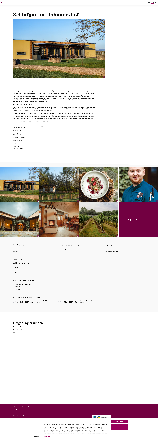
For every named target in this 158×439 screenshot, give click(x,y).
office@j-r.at (19, 139)
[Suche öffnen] (8, 2)
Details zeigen (47, 436)
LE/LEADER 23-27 (40, 418)
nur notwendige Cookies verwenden (119, 428)
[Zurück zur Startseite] (152, 3)
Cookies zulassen (119, 421)
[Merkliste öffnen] (6, 2)
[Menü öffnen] (1, 2)
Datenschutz (22, 418)
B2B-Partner (24, 415)
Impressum (15, 418)
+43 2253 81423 (21, 137)
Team (18, 415)
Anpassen (119, 425)
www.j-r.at (20, 140)
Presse (14, 415)
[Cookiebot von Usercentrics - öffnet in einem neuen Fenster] (36, 437)
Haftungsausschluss (30, 418)
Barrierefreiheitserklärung (52, 418)
